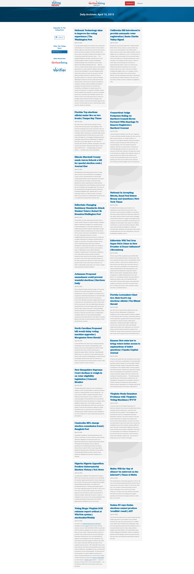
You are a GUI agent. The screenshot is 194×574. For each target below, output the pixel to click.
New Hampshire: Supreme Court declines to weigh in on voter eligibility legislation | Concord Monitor (88, 376)
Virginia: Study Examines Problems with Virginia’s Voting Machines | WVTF (123, 396)
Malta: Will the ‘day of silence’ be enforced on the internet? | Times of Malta (124, 471)
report (87, 526)
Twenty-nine (87, 560)
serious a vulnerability (98, 557)
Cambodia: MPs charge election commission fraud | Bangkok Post (89, 426)
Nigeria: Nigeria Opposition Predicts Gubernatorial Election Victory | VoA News (89, 466)
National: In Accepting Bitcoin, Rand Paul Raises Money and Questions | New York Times (124, 197)
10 (93, 564)
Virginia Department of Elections (92, 523)
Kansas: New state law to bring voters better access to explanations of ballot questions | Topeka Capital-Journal (125, 346)
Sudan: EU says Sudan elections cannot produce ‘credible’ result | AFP (123, 508)
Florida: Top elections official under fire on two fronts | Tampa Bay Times (88, 115)
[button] (139, 3)
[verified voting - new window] (96, 6)
